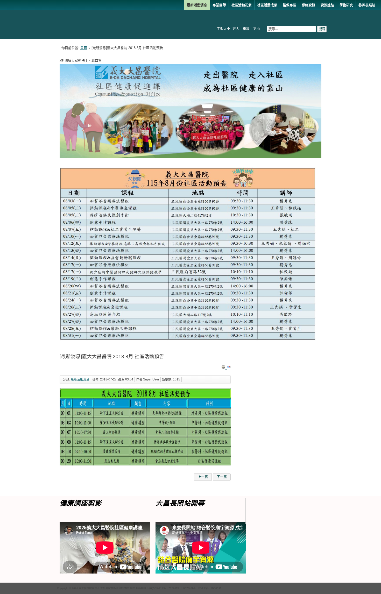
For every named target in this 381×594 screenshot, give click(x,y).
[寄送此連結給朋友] (229, 368)
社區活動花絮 (241, 5)
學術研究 (346, 5)
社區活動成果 (267, 5)
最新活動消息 (197, 5)
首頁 (83, 48)
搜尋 (322, 29)
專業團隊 (219, 5)
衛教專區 (289, 5)
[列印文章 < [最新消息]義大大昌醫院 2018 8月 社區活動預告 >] (224, 368)
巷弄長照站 (366, 5)
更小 (256, 29)
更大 (235, 29)
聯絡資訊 (308, 5)
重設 (246, 29)
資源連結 (327, 5)
